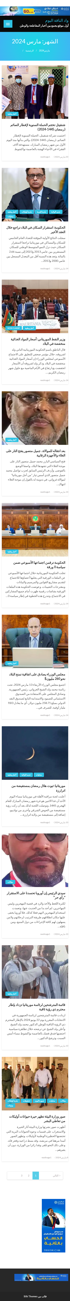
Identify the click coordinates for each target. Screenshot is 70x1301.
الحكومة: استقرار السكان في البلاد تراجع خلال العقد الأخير (35, 229)
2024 (41, 50)
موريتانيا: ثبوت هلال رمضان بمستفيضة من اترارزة (38, 788)
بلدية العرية (41, 212)
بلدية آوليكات (27, 212)
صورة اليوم (39, 1101)
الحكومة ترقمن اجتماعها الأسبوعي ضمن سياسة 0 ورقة (39, 564)
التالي (56, 1175)
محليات (10, 216)
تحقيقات (26, 1101)
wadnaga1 (45, 156)
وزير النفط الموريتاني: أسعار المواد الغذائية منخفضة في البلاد (38, 341)
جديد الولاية (55, 212)
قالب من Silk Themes (35, 1296)
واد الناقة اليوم (57, 20)
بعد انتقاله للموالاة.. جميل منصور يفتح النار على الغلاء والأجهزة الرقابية (35, 453)
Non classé (14, 328)
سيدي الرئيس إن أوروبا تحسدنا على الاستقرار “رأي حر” (36, 895)
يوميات (10, 1105)
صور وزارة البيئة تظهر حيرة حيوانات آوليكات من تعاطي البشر (37, 1118)
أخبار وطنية (12, 114)
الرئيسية (29, 50)
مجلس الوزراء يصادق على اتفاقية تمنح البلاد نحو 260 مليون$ (37, 676)
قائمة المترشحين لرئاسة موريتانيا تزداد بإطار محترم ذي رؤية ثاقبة (36, 1007)
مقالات (10, 882)
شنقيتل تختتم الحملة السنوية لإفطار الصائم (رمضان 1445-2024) (37, 127)
